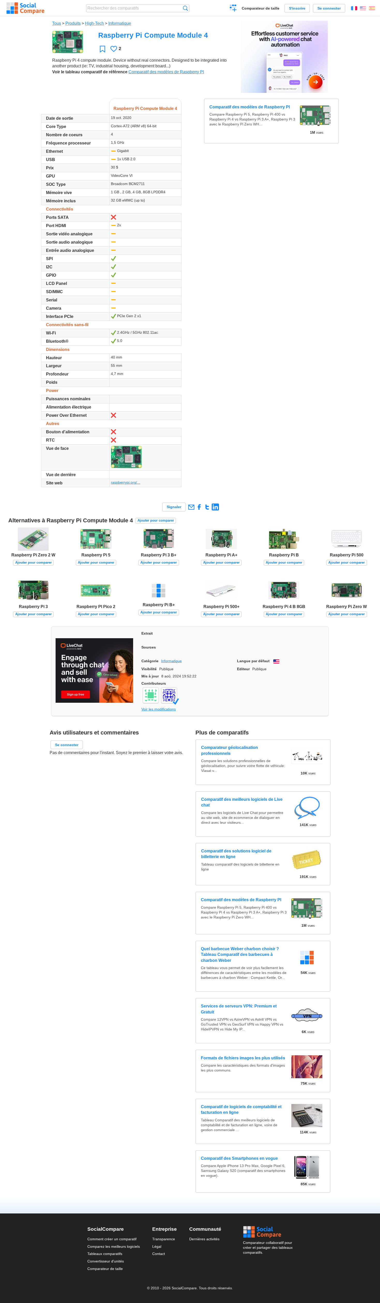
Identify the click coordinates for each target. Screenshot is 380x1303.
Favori (102, 48)
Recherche (185, 8)
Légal (156, 1246)
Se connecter (329, 8)
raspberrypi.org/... (125, 482)
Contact (158, 1254)
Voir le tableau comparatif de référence (89, 72)
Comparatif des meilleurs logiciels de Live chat (241, 802)
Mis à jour (150, 676)
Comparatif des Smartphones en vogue (239, 1158)
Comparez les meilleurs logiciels (113, 1246)
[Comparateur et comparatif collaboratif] (25, 8)
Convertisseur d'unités (105, 1261)
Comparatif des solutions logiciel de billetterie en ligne (236, 854)
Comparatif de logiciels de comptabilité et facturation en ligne (241, 1110)
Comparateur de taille (260, 8)
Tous (56, 23)
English (363, 8)
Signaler (174, 507)
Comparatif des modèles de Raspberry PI (166, 72)
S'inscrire (297, 8)
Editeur (243, 669)
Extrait (147, 633)
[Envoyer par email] (191, 506)
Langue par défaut (253, 661)
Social (268, 1232)
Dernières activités (204, 1239)
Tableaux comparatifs (104, 1254)
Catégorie (149, 661)
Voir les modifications (158, 709)
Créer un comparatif (233, 9)
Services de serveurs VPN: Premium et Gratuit (239, 1009)
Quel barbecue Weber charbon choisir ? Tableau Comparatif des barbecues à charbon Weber (240, 955)
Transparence (163, 1239)
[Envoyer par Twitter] (207, 506)
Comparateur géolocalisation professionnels (229, 751)
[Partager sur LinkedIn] (215, 506)
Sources (148, 647)
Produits (73, 23)
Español (372, 8)
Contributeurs (153, 683)
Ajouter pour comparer (156, 520)
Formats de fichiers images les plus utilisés (243, 1058)
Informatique (119, 23)
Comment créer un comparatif (111, 1239)
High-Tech (94, 23)
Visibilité (149, 669)
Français (354, 8)
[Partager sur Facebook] (199, 506)
